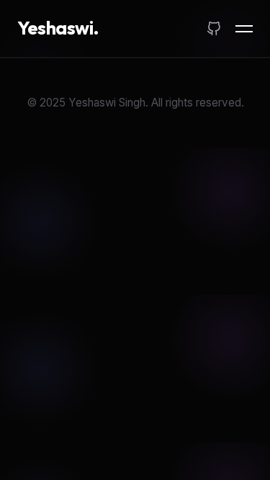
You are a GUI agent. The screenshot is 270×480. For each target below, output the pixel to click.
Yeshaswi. (58, 28)
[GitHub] (214, 29)
